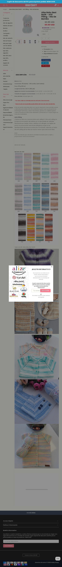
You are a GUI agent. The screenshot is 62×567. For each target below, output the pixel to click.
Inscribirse (45, 290)
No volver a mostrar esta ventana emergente (41, 296)
